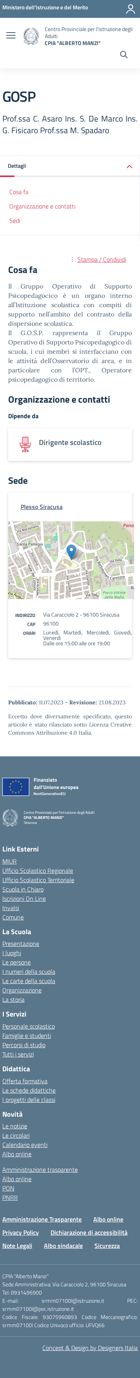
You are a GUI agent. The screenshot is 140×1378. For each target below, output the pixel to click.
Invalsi (10, 907)
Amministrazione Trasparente (42, 1219)
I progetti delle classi (28, 1099)
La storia (13, 999)
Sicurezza (107, 1245)
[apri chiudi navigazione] (11, 36)
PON (8, 1188)
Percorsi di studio (24, 1045)
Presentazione (20, 943)
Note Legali (17, 1245)
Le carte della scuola (28, 980)
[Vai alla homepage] (31, 36)
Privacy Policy (20, 1232)
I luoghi (11, 952)
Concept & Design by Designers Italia (90, 1347)
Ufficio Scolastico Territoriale (38, 879)
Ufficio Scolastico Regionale (37, 870)
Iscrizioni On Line (24, 898)
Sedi (14, 220)
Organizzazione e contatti (42, 206)
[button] (70, 166)
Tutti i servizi (18, 1054)
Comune (13, 917)
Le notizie (14, 1126)
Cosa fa (18, 191)
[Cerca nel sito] (124, 55)
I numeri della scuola (28, 971)
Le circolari (16, 1135)
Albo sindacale (63, 1245)
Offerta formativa (24, 1081)
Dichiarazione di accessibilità (89, 1232)
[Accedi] (131, 9)
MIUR (9, 861)
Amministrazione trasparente (40, 1169)
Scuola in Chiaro (23, 889)
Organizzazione (22, 990)
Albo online (17, 1154)
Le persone (16, 962)
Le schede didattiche (29, 1090)
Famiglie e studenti (26, 1035)
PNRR (10, 1197)
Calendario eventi (24, 1144)
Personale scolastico (28, 1026)
